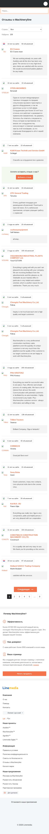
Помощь (6, 703)
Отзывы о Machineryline (12, 762)
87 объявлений (27, 561)
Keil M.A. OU (15, 504)
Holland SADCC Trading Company (25, 566)
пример (36, 665)
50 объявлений (27, 44)
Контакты (6, 707)
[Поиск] (45, 10)
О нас (5, 699)
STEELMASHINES (18, 88)
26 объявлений (26, 498)
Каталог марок (8, 766)
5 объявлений (26, 297)
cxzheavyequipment (19, 230)
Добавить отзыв (24, 177)
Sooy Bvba (15, 472)
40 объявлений (26, 441)
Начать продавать (24, 674)
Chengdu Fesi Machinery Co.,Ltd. (24, 302)
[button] (45, 3)
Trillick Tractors (16, 420)
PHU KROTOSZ (17, 373)
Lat (4, 718)
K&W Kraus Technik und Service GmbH (27, 151)
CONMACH (15, 446)
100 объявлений (27, 251)
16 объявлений (27, 188)
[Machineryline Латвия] (16, 3)
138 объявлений (28, 415)
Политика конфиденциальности (15, 754)
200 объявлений (27, 368)
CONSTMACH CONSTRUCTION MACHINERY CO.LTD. (24, 536)
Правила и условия (10, 750)
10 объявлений (27, 83)
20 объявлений (27, 224)
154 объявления (27, 530)
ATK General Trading (19, 193)
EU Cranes (15, 49)
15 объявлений (27, 467)
